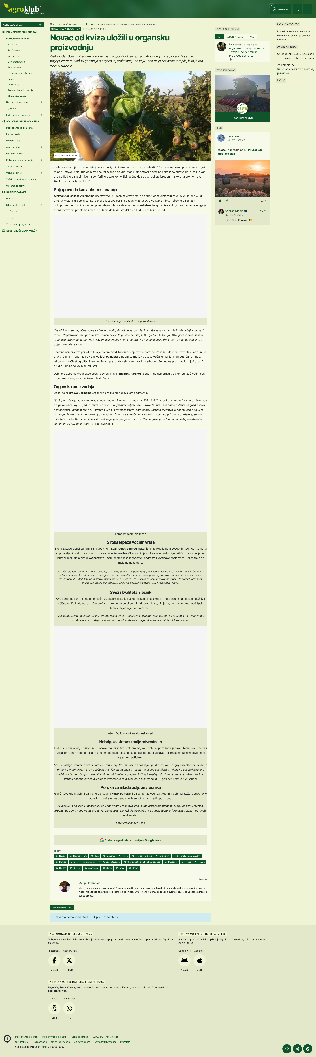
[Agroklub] (24, 8)
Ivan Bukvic (235, 136)
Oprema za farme (15, 185)
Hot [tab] (219, 37)
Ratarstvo (13, 44)
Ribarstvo (13, 79)
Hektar (62, 868)
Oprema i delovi (15, 153)
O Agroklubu (22, 1042)
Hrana (201, 862)
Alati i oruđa (13, 147)
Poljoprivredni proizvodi (19, 160)
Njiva (125, 856)
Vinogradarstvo (16, 61)
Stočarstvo (14, 50)
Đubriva (10, 198)
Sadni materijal (14, 166)
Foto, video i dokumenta (19, 115)
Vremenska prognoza (18, 224)
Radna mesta (13, 134)
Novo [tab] (251, 37)
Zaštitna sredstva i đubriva (21, 179)
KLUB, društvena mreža (21, 230)
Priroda (62, 862)
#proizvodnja (226, 154)
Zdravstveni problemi (84, 862)
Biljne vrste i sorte (16, 205)
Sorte (109, 868)
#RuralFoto (255, 150)
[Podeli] (297, 1048)
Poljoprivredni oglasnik (22, 121)
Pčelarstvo (13, 84)
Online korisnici (286, 46)
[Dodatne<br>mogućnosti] (307, 1048)
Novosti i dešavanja (17, 102)
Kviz (96, 856)
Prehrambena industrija (20, 90)
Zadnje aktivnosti (288, 24)
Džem (135, 868)
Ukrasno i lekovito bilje (20, 73)
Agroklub (46, 1046)
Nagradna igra (80, 856)
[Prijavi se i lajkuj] (286, 1048)
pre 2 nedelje (238, 140)
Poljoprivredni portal (26, 1036)
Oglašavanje (40, 1042)
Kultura (76, 868)
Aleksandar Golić (143, 856)
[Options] (263, 137)
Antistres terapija (111, 862)
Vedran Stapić (234, 211)
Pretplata (125, 1042)
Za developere (82, 1042)
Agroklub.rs (75, 24)
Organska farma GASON (188, 856)
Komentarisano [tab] (234, 37)
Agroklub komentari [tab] (62, 907)
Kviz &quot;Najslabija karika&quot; (143, 862)
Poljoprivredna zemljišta (19, 127)
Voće (122, 868)
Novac (62, 856)
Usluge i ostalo (14, 172)
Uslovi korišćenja (60, 1042)
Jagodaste (93, 868)
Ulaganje (110, 856)
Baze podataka (16, 192)
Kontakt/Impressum (105, 1042)
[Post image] (242, 178)
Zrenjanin (164, 856)
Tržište (10, 218)
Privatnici (172, 862)
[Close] (297, 9)
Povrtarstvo (14, 67)
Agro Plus (11, 108)
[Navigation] (307, 9)
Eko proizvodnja (94, 24)
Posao (188, 862)
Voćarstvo (13, 56)
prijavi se (283, 73)
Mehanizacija (13, 140)
